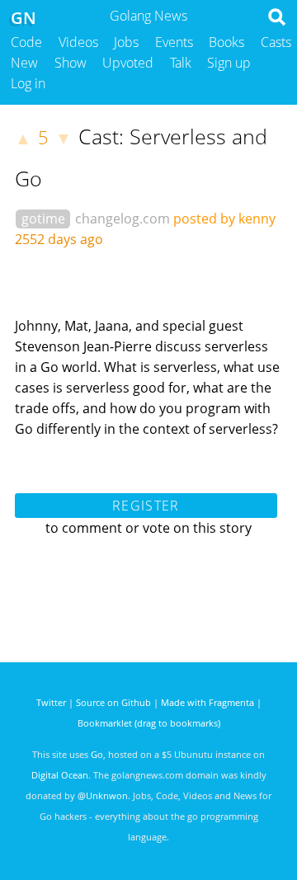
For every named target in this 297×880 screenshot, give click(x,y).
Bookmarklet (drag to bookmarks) (149, 723)
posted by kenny (224, 218)
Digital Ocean (59, 775)
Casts (276, 42)
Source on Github (113, 702)
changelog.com (122, 218)
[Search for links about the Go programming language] (280, 21)
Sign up (229, 63)
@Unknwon (103, 795)
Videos (78, 42)
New (24, 63)
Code (26, 42)
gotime (43, 218)
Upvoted (127, 63)
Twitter (51, 702)
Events (174, 42)
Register (145, 505)
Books (226, 42)
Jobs (126, 42)
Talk (180, 63)
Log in (28, 83)
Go (97, 754)
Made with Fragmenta (207, 702)
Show (70, 63)
